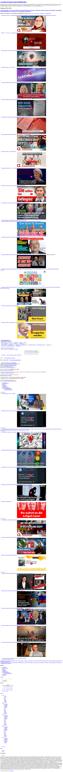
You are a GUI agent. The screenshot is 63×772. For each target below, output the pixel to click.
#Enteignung (4, 386)
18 (8, 689)
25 (8, 690)
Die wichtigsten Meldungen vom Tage (17, 32)
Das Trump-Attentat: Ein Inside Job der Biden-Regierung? (11, 608)
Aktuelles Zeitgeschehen (22, 658)
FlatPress (12, 770)
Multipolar (21, 342)
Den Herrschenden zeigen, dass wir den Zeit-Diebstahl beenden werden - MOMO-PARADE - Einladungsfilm (21, 221)
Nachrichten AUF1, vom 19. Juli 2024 (8, 393)
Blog (3, 751)
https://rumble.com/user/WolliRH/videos (32, 351)
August (5, 696)
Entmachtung (4, 667)
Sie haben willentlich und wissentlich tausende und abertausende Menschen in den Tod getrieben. (19, 254)
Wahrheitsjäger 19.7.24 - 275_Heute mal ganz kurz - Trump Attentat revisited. (15, 410)
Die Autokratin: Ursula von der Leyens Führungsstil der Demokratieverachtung (15, 202)
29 (4, 691)
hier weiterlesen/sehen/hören (15, 360)
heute (32, 13)
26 (10, 690)
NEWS (2, 32)
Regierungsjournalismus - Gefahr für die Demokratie (10, 237)
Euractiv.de (3, 345)
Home (3, 750)
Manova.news (22, 343)
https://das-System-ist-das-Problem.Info (8, 362)
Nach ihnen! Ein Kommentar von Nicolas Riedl (9, 305)
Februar (5, 701)
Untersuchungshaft (5, 668)
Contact (3, 746)
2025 (3, 703)
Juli (4, 708)
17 (7, 689)
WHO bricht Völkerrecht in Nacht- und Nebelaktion (10, 99)
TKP (2, 343)
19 (10, 689)
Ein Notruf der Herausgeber (6, 501)
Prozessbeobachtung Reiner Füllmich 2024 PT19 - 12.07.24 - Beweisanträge (15, 642)
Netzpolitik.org (11, 344)
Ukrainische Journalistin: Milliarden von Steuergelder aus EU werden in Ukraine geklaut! (17, 573)
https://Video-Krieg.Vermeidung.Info (7, 370)
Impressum (4, 675)
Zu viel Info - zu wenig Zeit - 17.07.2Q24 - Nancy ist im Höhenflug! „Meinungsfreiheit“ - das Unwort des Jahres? (21, 432)
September (6, 706)
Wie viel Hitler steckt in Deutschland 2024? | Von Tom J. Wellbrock (13, 519)
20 (11, 689)
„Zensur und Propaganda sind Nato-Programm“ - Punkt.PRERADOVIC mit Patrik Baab (17, 82)
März (5, 700)
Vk (11, 342)
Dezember (6, 715)
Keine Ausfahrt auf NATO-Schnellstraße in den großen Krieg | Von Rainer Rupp (15, 134)
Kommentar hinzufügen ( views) (8, 659)
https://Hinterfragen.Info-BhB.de (7, 375)
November (6, 716)
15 (4, 689)
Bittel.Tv (16, 343)
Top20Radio (16, 342)
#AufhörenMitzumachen (8, 389)
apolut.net (11, 343)
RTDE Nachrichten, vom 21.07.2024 (8, 67)
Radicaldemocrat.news (41, 344)
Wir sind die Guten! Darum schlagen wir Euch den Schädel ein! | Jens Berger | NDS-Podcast (18, 625)
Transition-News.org (32, 344)
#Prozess (3, 384)
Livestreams (3, 354)
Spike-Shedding (4, 344)
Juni (5, 697)
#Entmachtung (4, 382)
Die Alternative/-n (5, 340)
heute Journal (36, 13)
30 (6, 691)
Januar (5, 702)
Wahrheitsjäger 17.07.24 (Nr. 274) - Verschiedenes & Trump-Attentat (13, 467)
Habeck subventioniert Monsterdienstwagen (9, 555)
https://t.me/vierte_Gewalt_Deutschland (14, 354)
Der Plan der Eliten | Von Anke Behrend (8, 151)
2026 (3, 695)
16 (6, 689)
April (5, 699)
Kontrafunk (6, 343)
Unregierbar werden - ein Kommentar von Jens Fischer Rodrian (12, 322)
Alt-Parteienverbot (5, 671)
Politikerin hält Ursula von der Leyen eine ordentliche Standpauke (13, 185)
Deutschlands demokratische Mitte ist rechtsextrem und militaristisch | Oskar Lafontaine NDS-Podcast (19, 450)
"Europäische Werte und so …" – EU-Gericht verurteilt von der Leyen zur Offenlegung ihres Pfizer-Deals (20, 168)
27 (11, 690)
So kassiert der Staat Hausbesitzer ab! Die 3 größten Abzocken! (12, 537)
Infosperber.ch (18, 345)
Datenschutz (4, 674)
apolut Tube (18, 344)
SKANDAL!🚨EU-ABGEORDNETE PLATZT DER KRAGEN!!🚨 (13, 220)
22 (4, 690)
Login (3, 755)
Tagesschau (42, 13)
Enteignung (4, 670)
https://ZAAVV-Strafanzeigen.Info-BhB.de (8, 367)
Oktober (5, 705)
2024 (3, 714)
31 (7, 691)
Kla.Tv (25, 342)
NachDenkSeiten (4, 342)
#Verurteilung (4, 385)
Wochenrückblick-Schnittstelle (9, 357)
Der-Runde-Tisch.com (11, 345)
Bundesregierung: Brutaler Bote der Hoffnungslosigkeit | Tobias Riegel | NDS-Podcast (16, 484)
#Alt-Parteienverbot (5, 387)
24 (7, 690)
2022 (3, 737)
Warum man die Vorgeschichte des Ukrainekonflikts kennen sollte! (13, 590)
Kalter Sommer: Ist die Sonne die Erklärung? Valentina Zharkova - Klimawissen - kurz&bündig (18, 50)
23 (6, 690)
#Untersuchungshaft (5, 383)
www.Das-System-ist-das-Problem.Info (13, 2)
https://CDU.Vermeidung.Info (11, 365)
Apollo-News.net (24, 344)
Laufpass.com (48, 344)
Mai (5, 698)
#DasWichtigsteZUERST (8, 388)
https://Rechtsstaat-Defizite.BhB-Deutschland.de (9, 364)
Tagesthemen (47, 13)
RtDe (9, 342)
